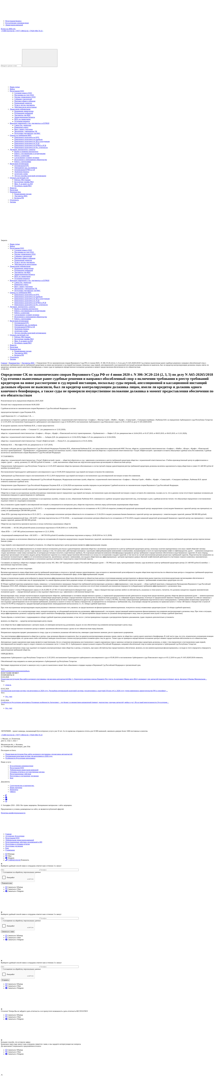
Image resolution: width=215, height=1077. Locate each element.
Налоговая (14, 190)
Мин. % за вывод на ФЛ (23, 184)
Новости (13, 188)
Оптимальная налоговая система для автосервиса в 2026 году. (25, 691)
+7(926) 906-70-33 (36, 31)
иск (14, 671)
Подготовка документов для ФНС (27, 133)
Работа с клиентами (21, 156)
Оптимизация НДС (21, 166)
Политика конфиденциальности (13, 813)
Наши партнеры (16, 788)
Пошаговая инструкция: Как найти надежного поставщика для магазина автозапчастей (34, 679)
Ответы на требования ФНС (21, 135)
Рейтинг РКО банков (22, 180)
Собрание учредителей (23, 99)
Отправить (5, 980)
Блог (11, 778)
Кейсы (12, 89)
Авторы (13, 202)
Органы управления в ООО (25, 97)
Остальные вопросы (22, 121)
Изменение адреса (21, 127)
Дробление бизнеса (21, 172)
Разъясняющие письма (22, 194)
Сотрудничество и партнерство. (22, 786)
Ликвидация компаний (14, 25)
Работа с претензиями (22, 162)
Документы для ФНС (22, 115)
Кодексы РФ (19, 198)
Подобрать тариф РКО (23, 186)
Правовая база (15, 192)
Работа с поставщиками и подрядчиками (29, 153)
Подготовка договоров (14, 846)
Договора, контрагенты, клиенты (22, 149)
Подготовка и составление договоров (24, 776)
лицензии (19, 671)
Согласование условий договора (26, 158)
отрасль (8, 685)
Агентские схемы (21, 174)
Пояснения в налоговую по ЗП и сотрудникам (32, 141)
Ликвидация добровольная (20, 109)
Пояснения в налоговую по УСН (26, 143)
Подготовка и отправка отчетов (17, 844)
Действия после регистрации (25, 107)
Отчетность (14, 200)
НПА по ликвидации (22, 119)
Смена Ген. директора (22, 125)
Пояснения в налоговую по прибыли (28, 139)
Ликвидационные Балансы (24, 117)
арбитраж (4, 671)
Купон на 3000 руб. (8, 29)
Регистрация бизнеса (13, 21)
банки (10, 671)
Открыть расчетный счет (19, 178)
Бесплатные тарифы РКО (24, 182)
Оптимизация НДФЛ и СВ (24, 170)
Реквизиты (14, 790)
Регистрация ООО (17, 91)
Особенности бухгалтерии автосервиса (16, 702)
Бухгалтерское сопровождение (17, 23)
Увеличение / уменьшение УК (25, 131)
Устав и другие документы (24, 105)
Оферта (13, 792)
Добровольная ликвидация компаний (24, 770)
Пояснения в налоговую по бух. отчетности (31, 147)
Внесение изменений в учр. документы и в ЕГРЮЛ (29, 123)
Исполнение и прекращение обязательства (30, 160)
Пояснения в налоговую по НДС (26, 137)
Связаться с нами (8, 931)
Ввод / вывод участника (23, 129)
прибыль (26, 671)
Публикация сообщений (23, 113)
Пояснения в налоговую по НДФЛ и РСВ (30, 145)
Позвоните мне (7, 883)
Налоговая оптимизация (19, 164)
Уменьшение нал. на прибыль (25, 168)
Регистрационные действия (20, 774)
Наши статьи (15, 87)
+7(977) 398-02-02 (22, 31)
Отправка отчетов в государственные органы (27, 772)
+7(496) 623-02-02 (8, 31)
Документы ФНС (21, 196)
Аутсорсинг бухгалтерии (14, 836)
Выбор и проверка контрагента (26, 151)
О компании (10, 850)
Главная (8, 834)
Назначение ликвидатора (23, 111)
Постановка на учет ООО (24, 95)
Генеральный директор (23, 103)
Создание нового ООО (23, 93)
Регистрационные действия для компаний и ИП (23, 842)
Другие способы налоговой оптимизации (30, 176)
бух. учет (8, 696)
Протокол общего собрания (24, 101)
